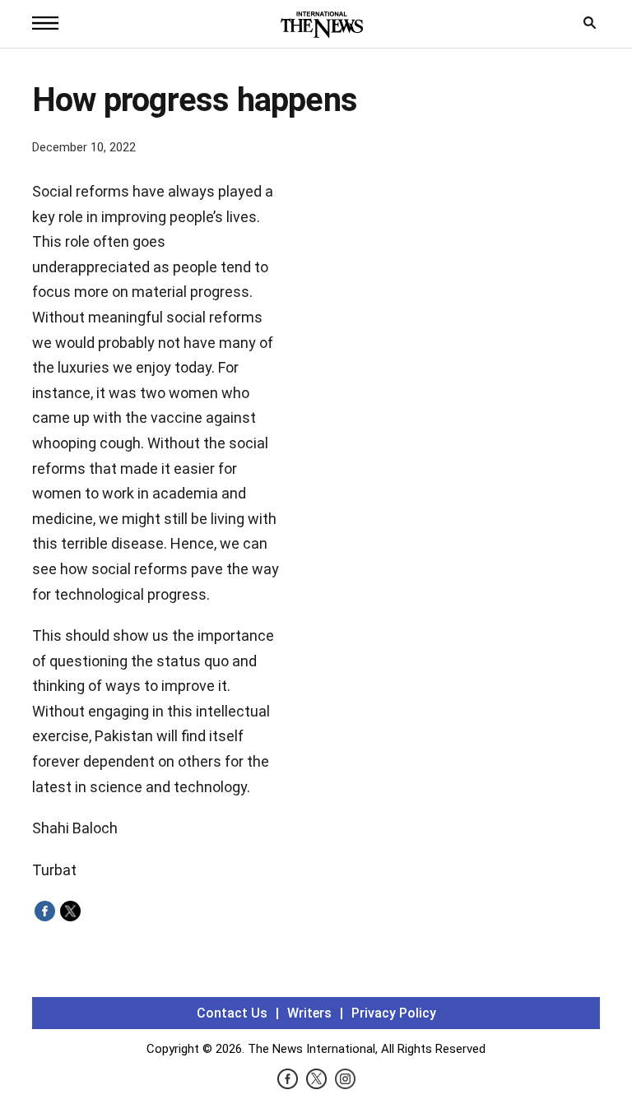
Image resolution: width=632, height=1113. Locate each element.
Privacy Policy (393, 1013)
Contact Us (232, 1013)
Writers (309, 1013)
